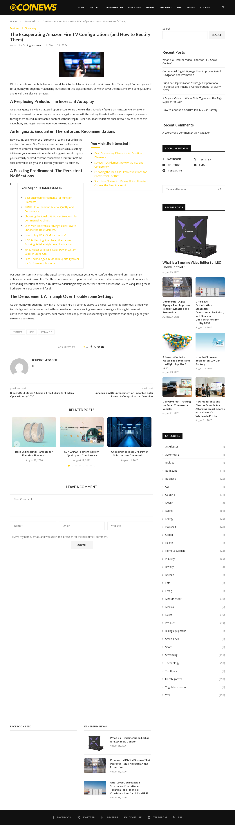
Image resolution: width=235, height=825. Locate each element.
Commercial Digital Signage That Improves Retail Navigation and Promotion (191, 73)
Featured (95, 7)
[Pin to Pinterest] (98, 346)
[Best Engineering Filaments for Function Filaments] (34, 432)
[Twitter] (208, 23)
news (31, 332)
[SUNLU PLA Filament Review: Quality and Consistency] (82, 432)
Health (195, 543)
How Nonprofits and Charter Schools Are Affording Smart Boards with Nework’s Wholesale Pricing (210, 408)
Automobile (195, 454)
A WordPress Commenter (177, 132)
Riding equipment (195, 631)
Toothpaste (195, 671)
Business (195, 478)
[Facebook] (205, 23)
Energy (150, 7)
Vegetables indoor (195, 687)
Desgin (195, 502)
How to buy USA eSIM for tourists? (45, 235)
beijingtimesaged (33, 45)
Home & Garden (114, 7)
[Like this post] (87, 346)
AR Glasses (195, 446)
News (195, 615)
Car (195, 486)
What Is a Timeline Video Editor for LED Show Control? (191, 264)
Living (195, 591)
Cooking (205, 7)
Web (179, 7)
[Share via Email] (102, 346)
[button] (17, 444)
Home (81, 7)
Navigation (204, 132)
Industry (195, 559)
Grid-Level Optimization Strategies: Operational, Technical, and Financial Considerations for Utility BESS (191, 86)
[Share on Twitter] (94, 346)
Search (166, 28)
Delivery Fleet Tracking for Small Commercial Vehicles (176, 405)
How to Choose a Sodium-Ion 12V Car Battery (189, 110)
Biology (195, 462)
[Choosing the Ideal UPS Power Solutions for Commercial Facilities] (129, 432)
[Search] (223, 7)
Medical (195, 607)
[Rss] (224, 23)
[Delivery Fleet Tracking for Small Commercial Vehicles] (177, 387)
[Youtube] (216, 23)
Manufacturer (195, 599)
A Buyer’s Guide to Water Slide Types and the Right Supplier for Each (176, 362)
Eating (191, 7)
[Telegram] (220, 23)
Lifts (195, 583)
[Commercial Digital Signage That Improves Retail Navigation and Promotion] (177, 287)
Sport (195, 647)
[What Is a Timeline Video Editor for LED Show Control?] (193, 237)
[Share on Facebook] (91, 346)
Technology (195, 663)
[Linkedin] (212, 23)
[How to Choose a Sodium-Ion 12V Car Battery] (210, 342)
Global (195, 534)
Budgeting (134, 7)
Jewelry (195, 566)
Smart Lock (195, 639)
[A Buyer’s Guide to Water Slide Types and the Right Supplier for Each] (177, 342)
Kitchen (195, 575)
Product (195, 623)
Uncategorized (195, 679)
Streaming (165, 7)
